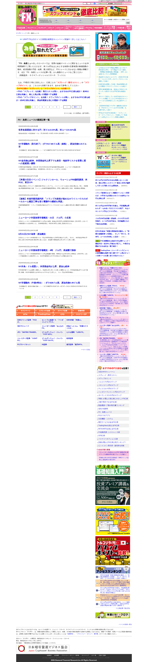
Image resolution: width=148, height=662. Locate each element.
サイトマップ (85, 655)
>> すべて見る (85, 349)
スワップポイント (104, 378)
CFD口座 (101, 435)
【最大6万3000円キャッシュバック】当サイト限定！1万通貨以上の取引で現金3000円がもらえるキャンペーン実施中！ (113, 320)
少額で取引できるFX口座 (107, 402)
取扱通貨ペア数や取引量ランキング (111, 405)
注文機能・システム (105, 419)
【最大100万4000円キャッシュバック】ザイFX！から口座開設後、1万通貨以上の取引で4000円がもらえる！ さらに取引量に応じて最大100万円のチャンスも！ (113, 311)
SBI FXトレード (23, 326)
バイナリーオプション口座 (108, 439)
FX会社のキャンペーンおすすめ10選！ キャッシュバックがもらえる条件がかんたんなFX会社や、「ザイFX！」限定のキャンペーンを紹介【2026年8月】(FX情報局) (115, 597)
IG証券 (44, 344)
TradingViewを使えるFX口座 (108, 425)
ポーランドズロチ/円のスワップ (110, 395)
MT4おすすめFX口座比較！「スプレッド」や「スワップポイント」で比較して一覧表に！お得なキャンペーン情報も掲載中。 (113, 115)
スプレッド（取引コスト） (108, 375)
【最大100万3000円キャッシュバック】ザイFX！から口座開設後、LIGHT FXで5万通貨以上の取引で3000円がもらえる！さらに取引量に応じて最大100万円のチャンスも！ (113, 358)
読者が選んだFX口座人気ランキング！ (112, 442)
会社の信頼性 (103, 409)
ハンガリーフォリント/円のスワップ (111, 392)
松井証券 (69, 338)
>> (77, 107)
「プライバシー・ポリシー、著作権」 (87, 634)
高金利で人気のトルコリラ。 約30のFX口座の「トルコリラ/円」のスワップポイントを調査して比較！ (113, 79)
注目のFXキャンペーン (106, 372)
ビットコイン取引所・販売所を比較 (111, 446)
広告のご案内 (102, 655)
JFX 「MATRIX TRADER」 (27, 332)
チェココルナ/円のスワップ (108, 388)
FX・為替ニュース (105, 412)
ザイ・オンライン (87, 657)
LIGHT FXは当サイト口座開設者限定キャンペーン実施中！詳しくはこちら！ (55, 39)
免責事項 (49, 655)
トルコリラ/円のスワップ (107, 382)
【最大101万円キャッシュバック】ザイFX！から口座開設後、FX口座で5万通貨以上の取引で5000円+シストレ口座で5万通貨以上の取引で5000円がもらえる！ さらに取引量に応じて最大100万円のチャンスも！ (113, 330)
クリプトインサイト (98, 657)
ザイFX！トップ (21, 33)
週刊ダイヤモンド (76, 657)
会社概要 (56, 655)
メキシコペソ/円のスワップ (108, 385)
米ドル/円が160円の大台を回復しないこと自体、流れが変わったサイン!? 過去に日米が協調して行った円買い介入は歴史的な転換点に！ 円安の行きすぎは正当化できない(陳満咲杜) (115, 583)
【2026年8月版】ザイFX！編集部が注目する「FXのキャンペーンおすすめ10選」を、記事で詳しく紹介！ (113, 108)
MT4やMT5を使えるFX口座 (108, 429)
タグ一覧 (93, 655)
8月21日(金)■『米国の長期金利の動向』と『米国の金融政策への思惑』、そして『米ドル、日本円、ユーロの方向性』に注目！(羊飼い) (115, 576)
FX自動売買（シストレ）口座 (109, 432)
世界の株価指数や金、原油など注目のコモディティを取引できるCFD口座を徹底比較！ (113, 91)
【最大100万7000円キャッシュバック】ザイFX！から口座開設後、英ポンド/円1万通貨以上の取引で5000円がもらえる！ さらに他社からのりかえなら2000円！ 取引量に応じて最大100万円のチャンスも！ (113, 300)
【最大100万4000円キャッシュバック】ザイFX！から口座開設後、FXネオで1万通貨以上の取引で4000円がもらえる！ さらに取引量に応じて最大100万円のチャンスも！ (113, 289)
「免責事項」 (70, 634)
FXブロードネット (24, 344)
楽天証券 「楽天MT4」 (74, 344)
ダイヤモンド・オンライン (63, 657)
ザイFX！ (107, 657)
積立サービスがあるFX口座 (108, 422)
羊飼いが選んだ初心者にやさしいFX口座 (113, 399)
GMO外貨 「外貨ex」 (74, 320)
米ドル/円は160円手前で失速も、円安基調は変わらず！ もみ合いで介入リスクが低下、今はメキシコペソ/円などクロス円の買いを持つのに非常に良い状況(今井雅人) (115, 590)
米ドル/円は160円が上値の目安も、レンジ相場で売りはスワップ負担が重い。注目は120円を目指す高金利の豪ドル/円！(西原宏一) (115, 603)
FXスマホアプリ (104, 415)
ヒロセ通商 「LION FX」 (75, 332)
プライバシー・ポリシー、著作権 (70, 655)
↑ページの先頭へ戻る (125, 624)
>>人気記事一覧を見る (123, 608)
